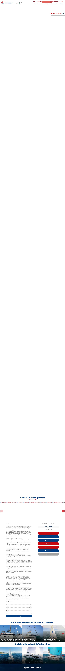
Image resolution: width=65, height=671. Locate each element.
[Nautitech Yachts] (17, 4)
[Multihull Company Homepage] (7, 2)
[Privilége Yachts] (20, 2)
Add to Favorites (49, 536)
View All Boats (48, 554)
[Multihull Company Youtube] (62, 2)
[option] (3, 511)
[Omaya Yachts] (20, 4)
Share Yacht (49, 543)
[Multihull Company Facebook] (59, 2)
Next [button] (63, 633)
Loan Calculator (48, 547)
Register (40, 1)
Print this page (49, 540)
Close (64, 13)
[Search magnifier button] (51, 2)
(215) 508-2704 (56, 1)
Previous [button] (2, 633)
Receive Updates (49, 550)
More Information (48, 533)
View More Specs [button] (19, 616)
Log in (35, 1)
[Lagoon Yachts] (17, 2)
